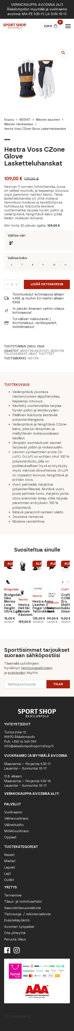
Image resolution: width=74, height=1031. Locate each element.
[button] (63, 52)
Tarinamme (13, 895)
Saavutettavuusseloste (22, 908)
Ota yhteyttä (14, 933)
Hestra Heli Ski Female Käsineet (22, 610)
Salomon (51, 602)
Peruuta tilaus (15, 939)
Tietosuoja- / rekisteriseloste (27, 914)
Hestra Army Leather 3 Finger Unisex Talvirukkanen (36, 606)
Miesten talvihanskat (18, 124)
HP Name (4, 642)
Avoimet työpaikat (19, 927)
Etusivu (9, 120)
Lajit (7, 874)
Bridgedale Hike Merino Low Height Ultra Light (8, 603)
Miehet (9, 861)
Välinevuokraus (16, 818)
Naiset (9, 855)
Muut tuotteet (41, 354)
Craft (65, 589)
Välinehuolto (14, 825)
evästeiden (16, 673)
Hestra (33, 358)
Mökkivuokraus (16, 831)
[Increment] (16, 284)
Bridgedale (8, 589)
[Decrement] (7, 284)
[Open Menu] (68, 26)
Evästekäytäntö (17, 920)
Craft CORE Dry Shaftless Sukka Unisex (65, 603)
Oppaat (10, 837)
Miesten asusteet (48, 120)
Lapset (9, 867)
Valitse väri (16, 235)
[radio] (11, 243)
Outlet (9, 880)
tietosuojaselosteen (36, 668)
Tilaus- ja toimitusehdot (23, 901)
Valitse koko (17, 258)
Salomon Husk (51, 610)
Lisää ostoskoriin (47, 284)
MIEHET (25, 120)
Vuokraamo (13, 812)
